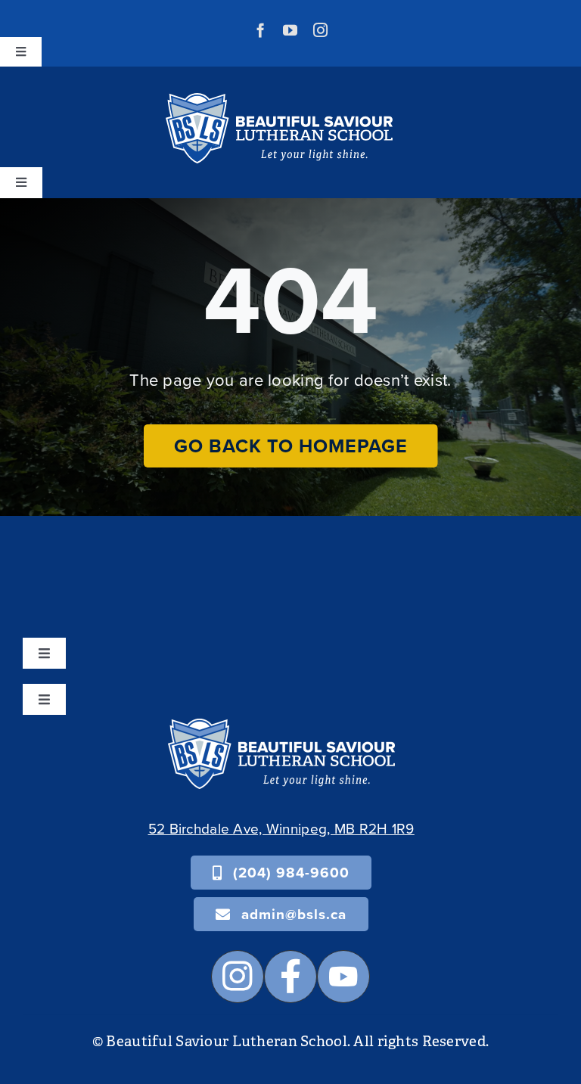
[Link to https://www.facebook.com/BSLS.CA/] (290, 976)
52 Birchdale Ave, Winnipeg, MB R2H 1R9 (281, 828)
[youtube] (290, 30)
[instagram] (320, 30)
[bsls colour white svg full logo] (279, 100)
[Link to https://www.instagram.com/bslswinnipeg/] (237, 976)
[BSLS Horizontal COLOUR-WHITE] (281, 726)
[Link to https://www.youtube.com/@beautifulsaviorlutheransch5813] (343, 976)
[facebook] (260, 30)
